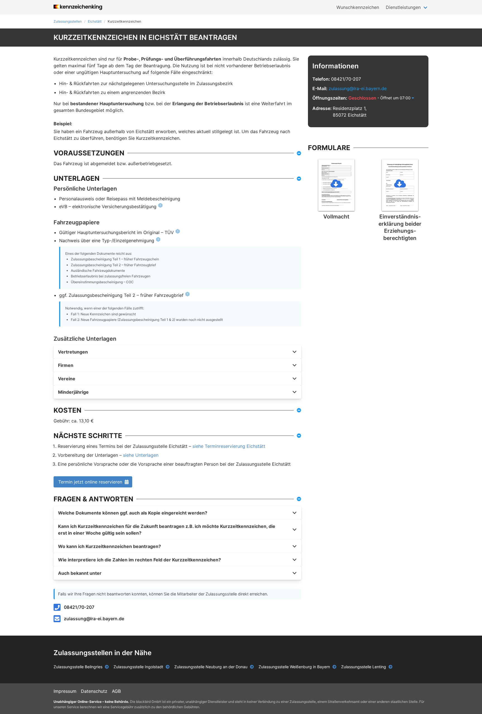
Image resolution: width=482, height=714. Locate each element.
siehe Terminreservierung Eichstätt (228, 446)
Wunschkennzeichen (357, 7)
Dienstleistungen (403, 7)
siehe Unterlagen (140, 455)
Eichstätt (95, 21)
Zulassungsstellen (68, 21)
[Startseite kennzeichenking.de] (77, 7)
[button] (177, 352)
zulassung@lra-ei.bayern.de (94, 618)
